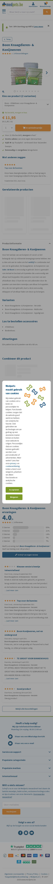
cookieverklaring (13, 466)
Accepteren (14, 489)
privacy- (13, 463)
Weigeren (14, 497)
